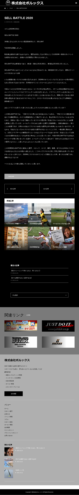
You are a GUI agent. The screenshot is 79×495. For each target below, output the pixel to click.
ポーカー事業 (8, 425)
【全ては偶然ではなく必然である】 (21, 278)
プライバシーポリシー (11, 433)
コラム (6, 419)
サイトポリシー (9, 430)
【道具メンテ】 (19, 470)
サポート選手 (8, 411)
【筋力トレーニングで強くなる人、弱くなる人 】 (26, 270)
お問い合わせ (8, 435)
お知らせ (7, 414)
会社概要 (13, 393)
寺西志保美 (16, 22)
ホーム (6, 408)
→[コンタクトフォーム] (12, 387)
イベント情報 (8, 416)
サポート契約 (8, 422)
